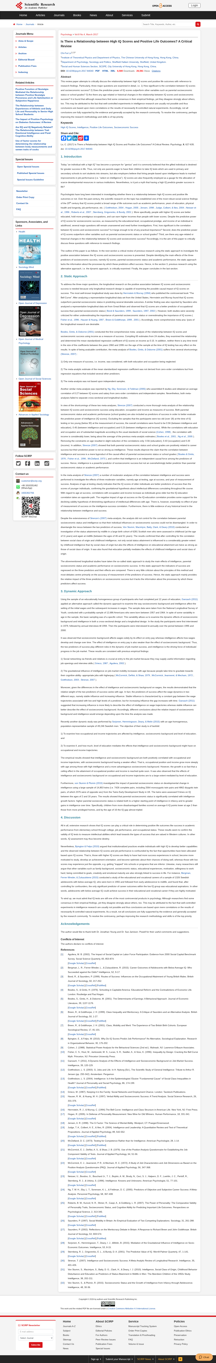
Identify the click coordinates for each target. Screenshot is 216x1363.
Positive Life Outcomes (101, 127)
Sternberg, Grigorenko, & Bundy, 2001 (112, 212)
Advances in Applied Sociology (34, 414)
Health (22, 231)
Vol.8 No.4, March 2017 (86, 34)
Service (133, 1321)
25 (62, 1203)
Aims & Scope (25, 41)
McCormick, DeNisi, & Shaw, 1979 (133, 675)
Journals (59, 15)
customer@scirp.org (31, 481)
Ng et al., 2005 (185, 436)
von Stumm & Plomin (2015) (89, 783)
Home (23, 15)
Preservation (180, 1335)
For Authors (101, 1335)
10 (62, 1052)
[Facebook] (27, 463)
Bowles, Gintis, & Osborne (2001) (78, 332)
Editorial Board (26, 59)
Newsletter (22, 191)
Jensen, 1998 (147, 207)
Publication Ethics (182, 1330)
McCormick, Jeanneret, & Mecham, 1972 (172, 675)
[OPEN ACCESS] (162, 5)
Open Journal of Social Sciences (35, 378)
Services (127, 15)
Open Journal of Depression (33, 303)
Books (77, 15)
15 (62, 1096)
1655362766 (27, 493)
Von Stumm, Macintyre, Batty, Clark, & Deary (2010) (149, 527)
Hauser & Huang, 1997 (92, 319)
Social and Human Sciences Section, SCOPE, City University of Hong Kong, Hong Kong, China (109, 66)
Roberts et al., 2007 (81, 212)
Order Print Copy (25, 197)
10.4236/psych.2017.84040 (79, 71)
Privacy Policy (181, 1344)
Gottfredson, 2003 (70, 679)
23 (62, 1176)
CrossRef (90, 963)
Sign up (95, 1359)
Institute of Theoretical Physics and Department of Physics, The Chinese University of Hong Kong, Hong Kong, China (120, 57)
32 (62, 1283)
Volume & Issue (136, 1344)
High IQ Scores (68, 127)
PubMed (101, 985)
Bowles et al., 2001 (167, 436)
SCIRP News (144, 1359)
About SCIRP (104, 1321)
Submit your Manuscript (118, 1359)
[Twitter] (18, 463)
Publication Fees (27, 66)
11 (62, 1061)
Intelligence (83, 127)
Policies (179, 1321)
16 (62, 1109)
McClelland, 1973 (97, 458)
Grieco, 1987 (101, 663)
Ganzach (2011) (190, 599)
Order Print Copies (137, 1330)
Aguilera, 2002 (117, 663)
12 (62, 1069)
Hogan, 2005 (132, 207)
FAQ (18, 209)
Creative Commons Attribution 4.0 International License (131, 1309)
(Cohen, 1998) (163, 432)
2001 (136, 319)
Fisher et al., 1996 (70, 319)
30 (62, 1260)
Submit (145, 15)
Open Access (180, 1326)
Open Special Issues (28, 166)
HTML (105, 71)
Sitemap (67, 1339)
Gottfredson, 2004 (114, 207)
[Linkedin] (37, 463)
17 (62, 1114)
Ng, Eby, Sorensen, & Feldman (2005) (127, 389)
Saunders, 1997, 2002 (144, 311)
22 (62, 1163)
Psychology (66, 34)
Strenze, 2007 (88, 679)
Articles (40, 15)
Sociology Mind (26, 267)
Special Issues (103, 1348)
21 (62, 1149)
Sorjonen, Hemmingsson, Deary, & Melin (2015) (136, 721)
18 (62, 1123)
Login (194, 5)
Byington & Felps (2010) (87, 846)
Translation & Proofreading (141, 1335)
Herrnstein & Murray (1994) (137, 293)
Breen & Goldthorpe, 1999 (119, 319)
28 (62, 1243)
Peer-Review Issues (106, 1339)
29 (62, 1251)
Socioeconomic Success (126, 127)
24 (62, 1189)
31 (62, 1269)
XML (113, 71)
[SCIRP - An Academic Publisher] (35, 5)
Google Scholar (76, 963)
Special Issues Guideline (30, 179)
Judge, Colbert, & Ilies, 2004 (170, 207)
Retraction (179, 1339)
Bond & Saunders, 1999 (119, 311)
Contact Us (22, 203)
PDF (97, 71)
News (93, 15)
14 (62, 1092)
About (109, 15)
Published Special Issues (30, 173)
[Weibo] (46, 463)
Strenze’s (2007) (98, 518)
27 (62, 1229)
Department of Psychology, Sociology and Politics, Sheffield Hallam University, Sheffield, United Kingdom (114, 62)
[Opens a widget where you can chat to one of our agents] (204, 1357)
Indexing (23, 72)
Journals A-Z (69, 1326)
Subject (66, 1330)
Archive (22, 53)
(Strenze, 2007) (69, 354)
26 (62, 1220)
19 (62, 1127)
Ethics (99, 1326)
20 (62, 1140)
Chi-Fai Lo (66, 53)
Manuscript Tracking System (142, 1326)
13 (62, 1078)
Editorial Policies (104, 1330)
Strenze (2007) (125, 405)
